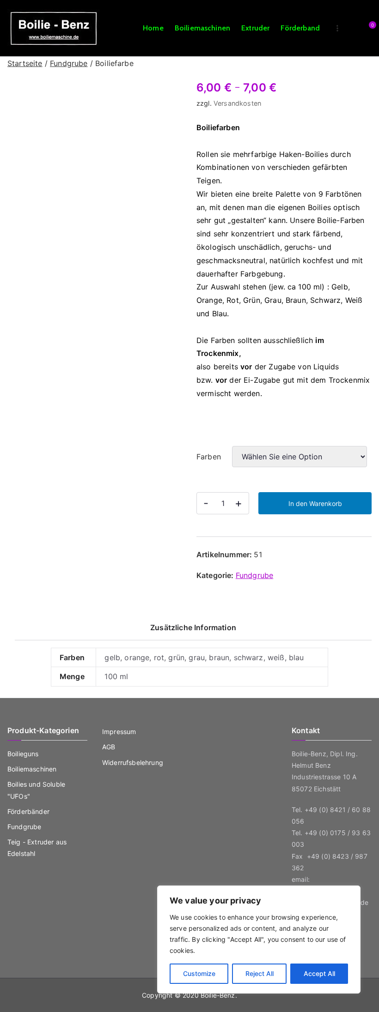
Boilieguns (23, 754)
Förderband (300, 28)
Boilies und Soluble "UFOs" (36, 790)
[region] (259, 940)
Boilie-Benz (218, 995)
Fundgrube (68, 63)
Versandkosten (237, 103)
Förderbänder (28, 811)
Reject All (259, 973)
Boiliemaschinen (202, 28)
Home (153, 28)
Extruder (255, 28)
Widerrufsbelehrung (132, 762)
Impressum (119, 731)
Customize (199, 973)
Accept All (319, 973)
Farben (208, 456)
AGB (108, 747)
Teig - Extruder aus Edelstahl (37, 847)
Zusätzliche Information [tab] (193, 627)
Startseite (25, 63)
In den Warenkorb (315, 503)
